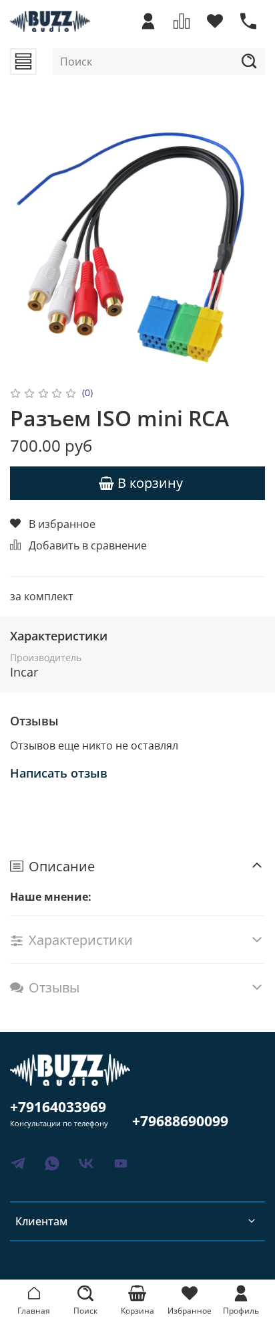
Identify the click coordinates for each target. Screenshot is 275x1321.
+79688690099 (180, 1121)
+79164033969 (58, 1106)
